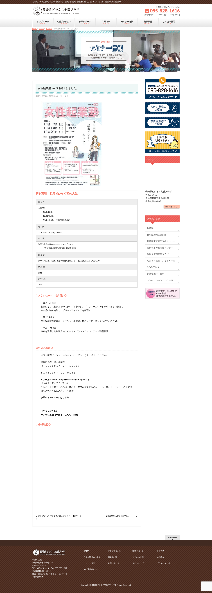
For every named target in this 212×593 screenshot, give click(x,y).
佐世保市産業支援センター (160, 248)
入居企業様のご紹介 (91, 557)
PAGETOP (172, 537)
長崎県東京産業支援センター (161, 241)
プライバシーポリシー (166, 563)
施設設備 (160, 557)
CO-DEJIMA (153, 267)
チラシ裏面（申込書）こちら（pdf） (61, 414)
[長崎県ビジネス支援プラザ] (56, 12)
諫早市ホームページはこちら (55, 397)
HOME (86, 551)
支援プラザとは (114, 551)
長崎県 (150, 228)
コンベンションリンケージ (160, 280)
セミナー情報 (89, 563)
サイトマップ (138, 563)
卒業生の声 (112, 557)
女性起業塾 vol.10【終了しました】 (122, 516)
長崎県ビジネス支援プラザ (102, 585)
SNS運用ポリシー (91, 569)
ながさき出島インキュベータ (161, 260)
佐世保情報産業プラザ (158, 254)
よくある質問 (138, 557)
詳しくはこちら (171, 207)
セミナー (68, 96)
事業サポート (138, 551)
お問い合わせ (113, 563)
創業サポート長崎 (155, 274)
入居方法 (160, 551)
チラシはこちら (50, 411)
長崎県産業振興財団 (157, 234)
